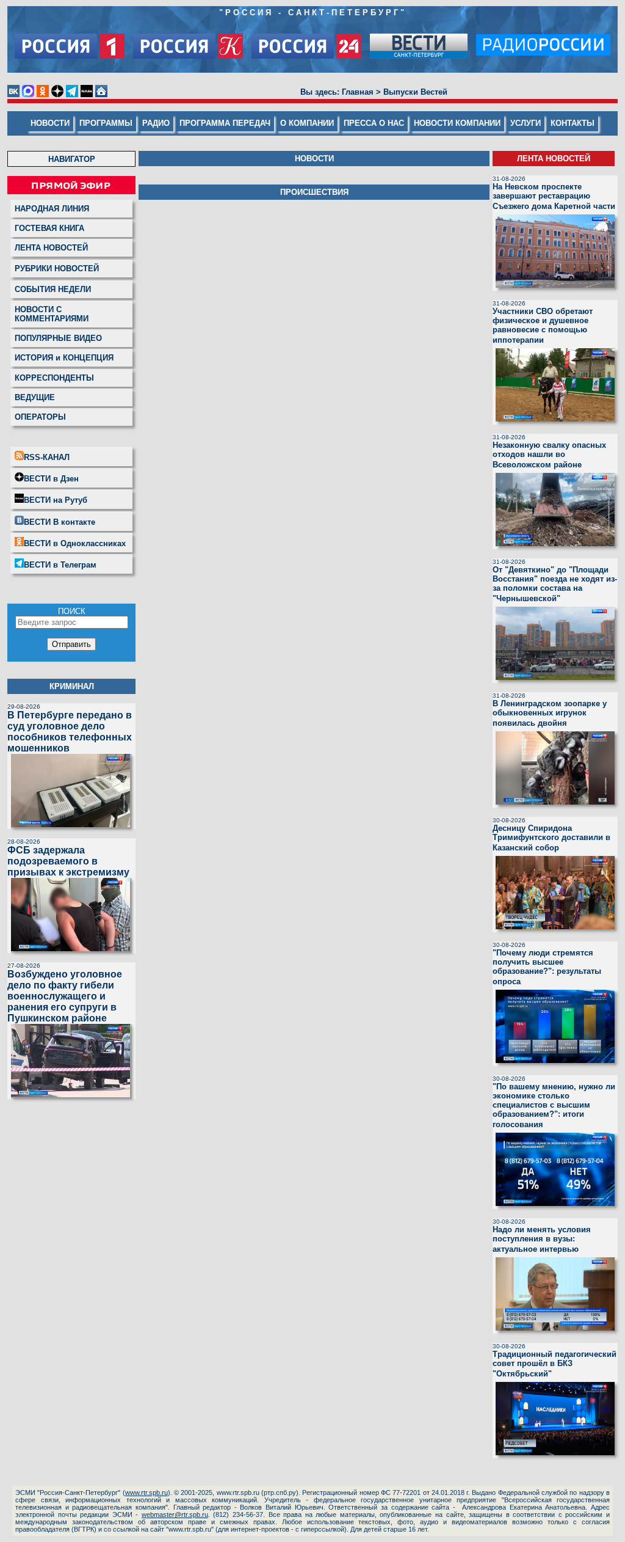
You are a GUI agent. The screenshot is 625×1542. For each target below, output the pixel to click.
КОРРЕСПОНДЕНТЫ (54, 377)
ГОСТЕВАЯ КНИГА (49, 228)
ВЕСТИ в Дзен (51, 478)
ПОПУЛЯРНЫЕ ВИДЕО (58, 338)
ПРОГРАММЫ (105, 123)
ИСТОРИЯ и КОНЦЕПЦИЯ (64, 357)
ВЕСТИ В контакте (59, 522)
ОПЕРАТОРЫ (40, 417)
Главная (358, 92)
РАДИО (156, 123)
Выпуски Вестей (415, 92)
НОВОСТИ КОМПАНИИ (457, 123)
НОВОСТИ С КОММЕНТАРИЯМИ (52, 314)
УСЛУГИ (525, 123)
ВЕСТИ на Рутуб (55, 500)
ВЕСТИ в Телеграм (60, 564)
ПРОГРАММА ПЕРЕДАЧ (224, 123)
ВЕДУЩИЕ (35, 397)
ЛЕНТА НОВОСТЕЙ (51, 247)
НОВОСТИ (50, 123)
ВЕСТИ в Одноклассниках (75, 543)
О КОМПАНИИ (307, 123)
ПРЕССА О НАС (374, 123)
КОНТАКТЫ (572, 123)
